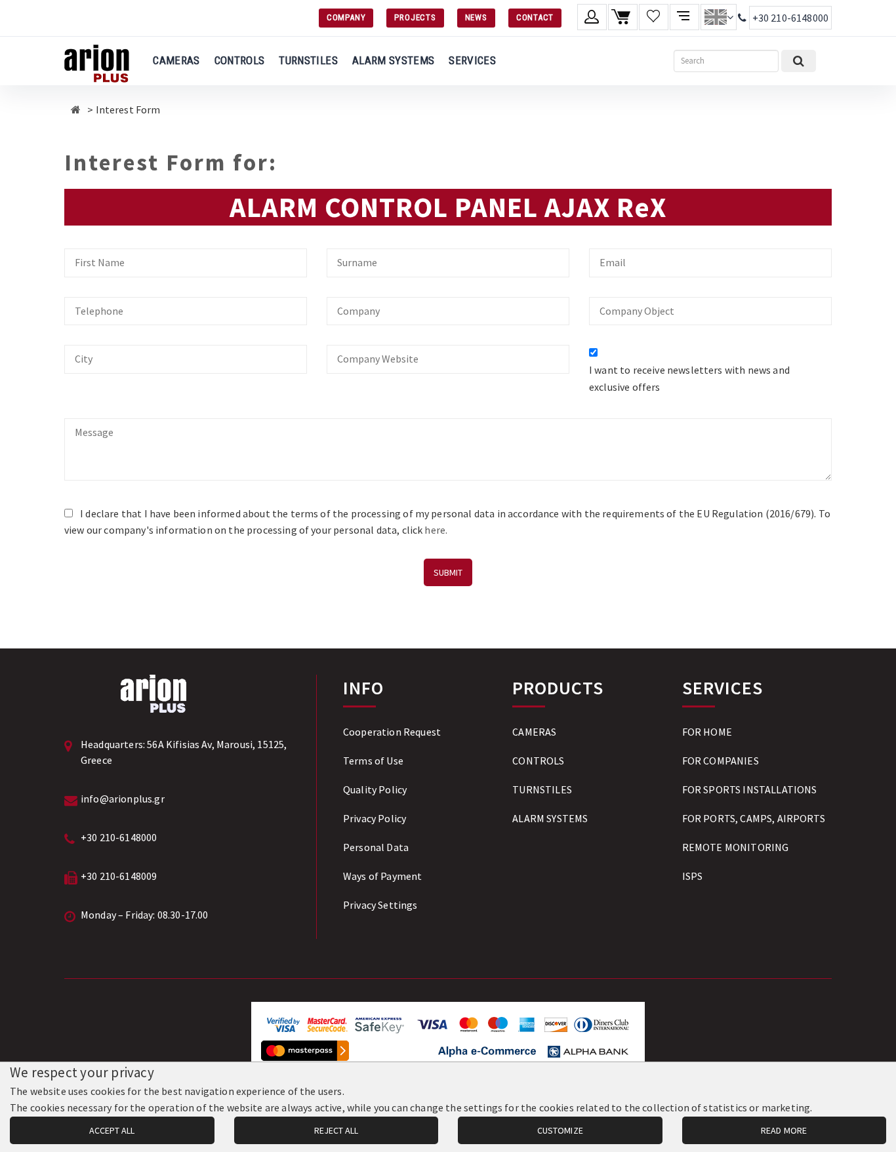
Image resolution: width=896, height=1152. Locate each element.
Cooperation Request (392, 731)
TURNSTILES (308, 60)
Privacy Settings (380, 904)
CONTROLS (239, 60)
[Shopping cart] (623, 17)
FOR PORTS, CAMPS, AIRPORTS (753, 818)
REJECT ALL (336, 1130)
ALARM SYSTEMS (393, 60)
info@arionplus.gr (123, 798)
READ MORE (784, 1130)
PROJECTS (415, 17)
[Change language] (719, 17)
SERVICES (472, 60)
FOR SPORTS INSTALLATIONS (749, 789)
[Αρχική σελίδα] (76, 109)
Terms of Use (373, 760)
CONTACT (535, 17)
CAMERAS (176, 60)
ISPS (692, 876)
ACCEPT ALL (111, 1130)
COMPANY (346, 17)
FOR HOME (707, 731)
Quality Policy (375, 789)
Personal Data (376, 847)
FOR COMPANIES (720, 760)
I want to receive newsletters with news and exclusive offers (689, 378)
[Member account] (592, 17)
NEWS (476, 17)
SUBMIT (448, 572)
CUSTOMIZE (560, 1130)
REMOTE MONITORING (735, 847)
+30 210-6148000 (790, 17)
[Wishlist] (653, 17)
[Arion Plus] (96, 61)
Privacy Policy (374, 818)
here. (435, 529)
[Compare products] (684, 17)
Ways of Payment (382, 876)
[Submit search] (798, 61)
